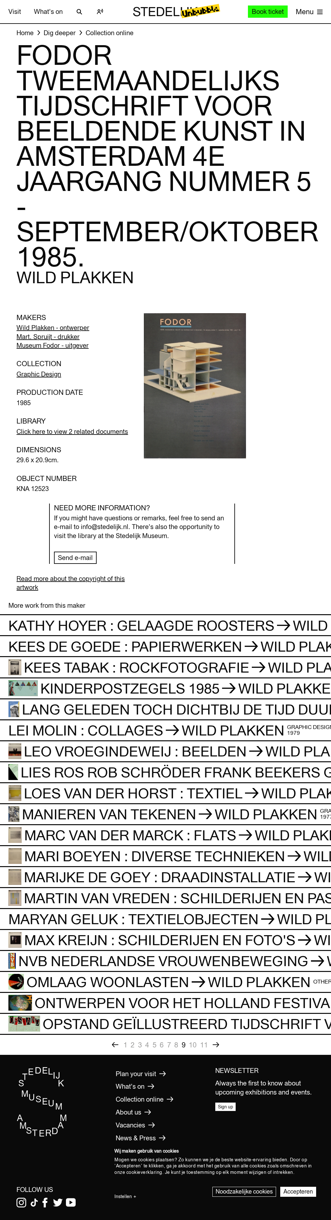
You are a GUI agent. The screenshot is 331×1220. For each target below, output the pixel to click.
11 (204, 1045)
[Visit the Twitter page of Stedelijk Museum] (58, 1202)
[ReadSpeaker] (100, 12)
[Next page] (216, 1045)
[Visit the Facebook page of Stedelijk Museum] (45, 1202)
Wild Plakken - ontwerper (52, 327)
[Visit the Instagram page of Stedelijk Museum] (21, 1202)
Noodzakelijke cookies (244, 1191)
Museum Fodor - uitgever (52, 345)
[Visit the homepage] (41, 1135)
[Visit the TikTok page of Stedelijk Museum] (34, 1202)
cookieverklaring (144, 1172)
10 (193, 1045)
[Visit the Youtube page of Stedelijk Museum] (71, 1202)
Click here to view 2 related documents (72, 431)
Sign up (225, 1106)
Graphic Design (38, 374)
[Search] (79, 12)
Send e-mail (75, 557)
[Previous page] (115, 1045)
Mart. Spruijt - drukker (48, 336)
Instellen (123, 1196)
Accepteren (298, 1191)
